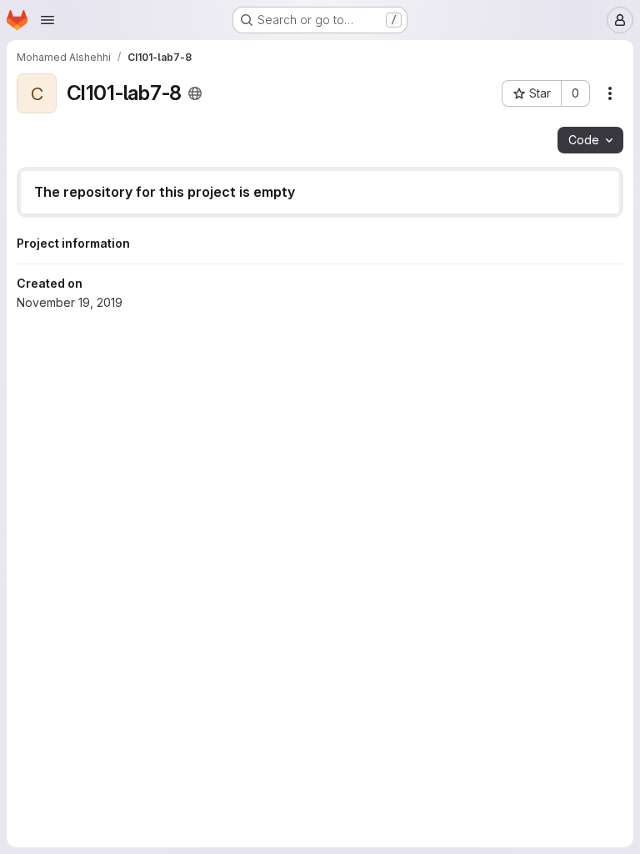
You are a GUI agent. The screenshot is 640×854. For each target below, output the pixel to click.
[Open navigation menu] (47, 20)
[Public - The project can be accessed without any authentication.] (195, 93)
